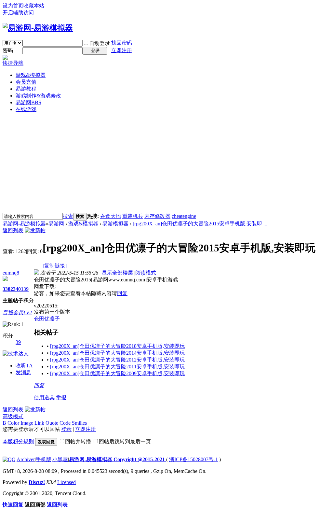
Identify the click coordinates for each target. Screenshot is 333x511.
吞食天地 (110, 216)
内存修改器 (157, 216)
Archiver (26, 459)
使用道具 (44, 397)
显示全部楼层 (117, 273)
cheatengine (184, 216)
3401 (18, 289)
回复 (122, 293)
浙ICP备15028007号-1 (193, 459)
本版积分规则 (18, 441)
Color (13, 423)
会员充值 (26, 82)
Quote (52, 423)
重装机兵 (132, 216)
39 (26, 289)
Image (26, 423)
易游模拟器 (115, 223)
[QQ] (9, 459)
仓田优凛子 (47, 318)
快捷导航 (13, 63)
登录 (66, 429)
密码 (8, 50)
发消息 (23, 372)
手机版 (43, 459)
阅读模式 (145, 273)
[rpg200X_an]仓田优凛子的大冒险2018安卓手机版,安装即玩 (117, 346)
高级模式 (13, 416)
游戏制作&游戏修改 (38, 95)
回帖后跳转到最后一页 (125, 441)
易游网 (28, 102)
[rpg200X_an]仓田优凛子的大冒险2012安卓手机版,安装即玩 (117, 359)
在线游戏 (26, 109)
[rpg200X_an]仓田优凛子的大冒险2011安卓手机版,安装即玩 (117, 366)
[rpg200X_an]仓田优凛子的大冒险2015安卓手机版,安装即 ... (200, 223)
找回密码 (121, 43)
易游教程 (26, 89)
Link (39, 423)
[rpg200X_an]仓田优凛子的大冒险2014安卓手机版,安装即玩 (117, 353)
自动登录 (99, 43)
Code (65, 423)
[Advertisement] (166, 163)
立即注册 (121, 50)
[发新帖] (35, 230)
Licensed (66, 482)
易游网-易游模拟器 (24, 223)
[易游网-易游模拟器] (38, 28)
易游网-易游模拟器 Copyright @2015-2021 (117, 459)
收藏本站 (33, 5)
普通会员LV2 (17, 312)
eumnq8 (11, 273)
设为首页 (13, 5)
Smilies (79, 423)
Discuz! (37, 482)
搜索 (68, 216)
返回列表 (13, 230)
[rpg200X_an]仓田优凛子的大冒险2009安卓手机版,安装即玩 (117, 373)
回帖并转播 (78, 441)
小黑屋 (60, 459)
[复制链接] (55, 265)
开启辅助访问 (18, 12)
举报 (61, 397)
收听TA (24, 365)
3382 (8, 289)
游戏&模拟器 (31, 75)
